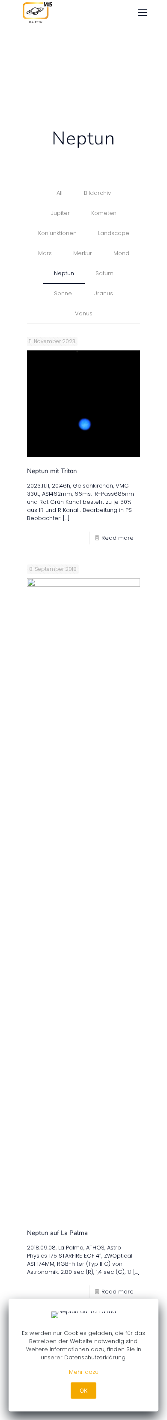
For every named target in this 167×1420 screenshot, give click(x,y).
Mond (121, 253)
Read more (117, 538)
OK (83, 1390)
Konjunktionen (57, 233)
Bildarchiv (97, 193)
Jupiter (60, 213)
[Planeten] (35, 13)
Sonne (63, 293)
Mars (45, 253)
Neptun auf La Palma (57, 1233)
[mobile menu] (142, 13)
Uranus (103, 293)
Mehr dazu (83, 1372)
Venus (83, 313)
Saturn (104, 273)
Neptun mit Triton (52, 471)
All (60, 193)
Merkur (82, 253)
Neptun (64, 273)
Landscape (113, 233)
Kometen (103, 213)
